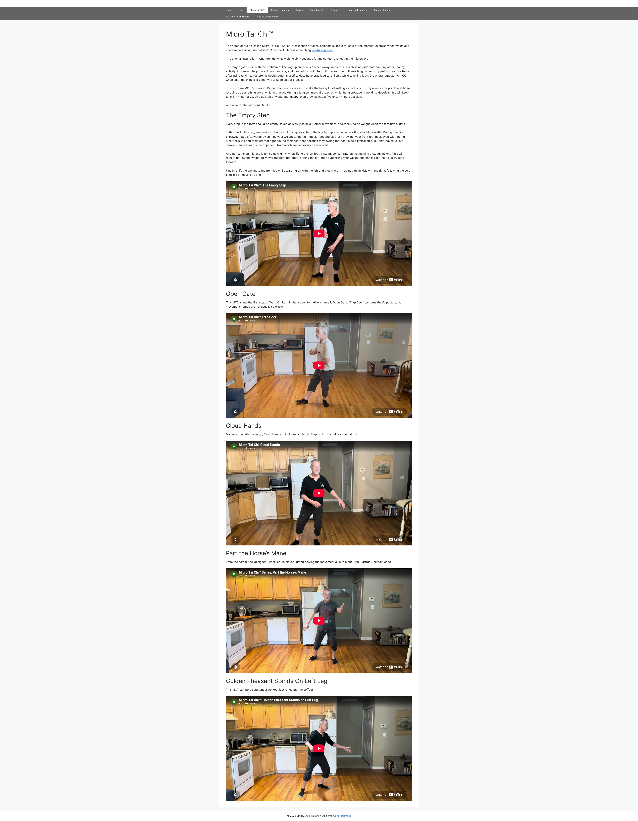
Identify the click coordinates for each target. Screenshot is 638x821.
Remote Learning (280, 10)
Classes (299, 10)
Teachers (335, 10)
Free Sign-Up (317, 10)
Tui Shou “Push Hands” (238, 16)
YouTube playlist (322, 50)
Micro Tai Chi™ (257, 10)
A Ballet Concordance (267, 16)
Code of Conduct (383, 10)
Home (229, 10)
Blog (241, 10)
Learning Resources (357, 10)
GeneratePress (342, 815)
